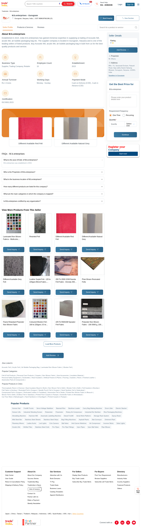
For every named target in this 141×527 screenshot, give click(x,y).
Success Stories (33, 478)
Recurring (130, 115)
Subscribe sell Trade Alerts (104, 482)
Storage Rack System (101, 416)
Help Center (9, 475)
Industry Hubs (122, 478)
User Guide (9, 478)
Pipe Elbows (106, 427)
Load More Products (53, 344)
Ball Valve (65, 423)
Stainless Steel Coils (42, 427)
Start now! (123, 154)
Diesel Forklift (68, 416)
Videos (119, 488)
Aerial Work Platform (83, 416)
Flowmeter (59, 412)
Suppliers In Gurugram (116, 75)
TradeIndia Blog (33, 482)
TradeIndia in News (34, 485)
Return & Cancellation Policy (15, 482)
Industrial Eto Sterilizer (93, 412)
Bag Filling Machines (68, 419)
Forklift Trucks (28, 408)
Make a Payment (33, 500)
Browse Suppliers (101, 478)
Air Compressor (94, 423)
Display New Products (80, 475)
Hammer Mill (33, 416)
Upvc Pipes (81, 427)
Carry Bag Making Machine (92, 408)
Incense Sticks (108, 423)
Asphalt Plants (84, 419)
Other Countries (77, 514)
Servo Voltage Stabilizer (45, 408)
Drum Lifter (109, 408)
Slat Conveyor (97, 419)
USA (64, 514)
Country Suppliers (123, 482)
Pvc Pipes (55, 427)
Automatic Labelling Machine (51, 416)
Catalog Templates (56, 492)
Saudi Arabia (57, 514)
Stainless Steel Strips (51, 419)
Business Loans (55, 488)
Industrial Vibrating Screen (33, 412)
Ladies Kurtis (31, 423)
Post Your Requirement (103, 475)
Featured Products (123, 485)
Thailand (27, 514)
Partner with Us (33, 497)
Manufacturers (122, 475)
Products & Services (25, 27)
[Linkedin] (122, 522)
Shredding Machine (19, 416)
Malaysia (34, 514)
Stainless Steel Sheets (33, 419)
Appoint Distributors (57, 495)
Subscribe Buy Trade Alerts (81, 482)
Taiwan (19, 514)
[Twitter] (128, 522)
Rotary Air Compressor (74, 412)
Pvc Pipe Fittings (68, 427)
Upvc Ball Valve (93, 427)
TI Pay (52, 482)
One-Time (116, 115)
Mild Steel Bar (17, 419)
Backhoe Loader (74, 408)
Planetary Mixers (18, 423)
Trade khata (54, 485)
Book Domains (55, 478)
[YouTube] (133, 522)
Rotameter (49, 412)
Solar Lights (121, 423)
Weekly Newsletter (34, 503)
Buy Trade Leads (78, 478)
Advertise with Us (56, 475)
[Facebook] (116, 522)
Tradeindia (5, 11)
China (13, 514)
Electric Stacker (121, 408)
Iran (69, 514)
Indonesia (42, 514)
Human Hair (16, 408)
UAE (49, 514)
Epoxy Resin (116, 416)
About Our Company (35, 475)
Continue (125, 135)
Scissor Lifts (16, 412)
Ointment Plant (110, 419)
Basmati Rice (60, 408)
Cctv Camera (54, 423)
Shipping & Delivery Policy (14, 485)
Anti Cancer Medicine (78, 423)
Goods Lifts (16, 427)
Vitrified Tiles (27, 427)
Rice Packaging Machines (113, 412)
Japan (7, 514)
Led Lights (42, 423)
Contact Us (31, 493)
